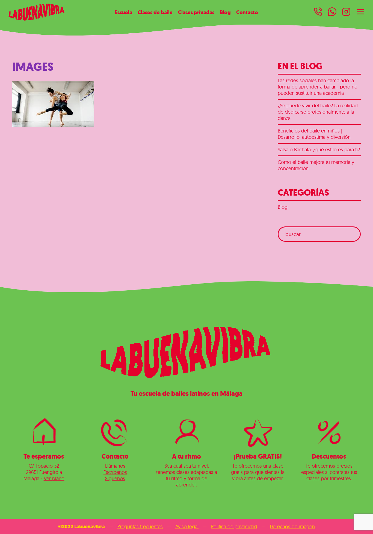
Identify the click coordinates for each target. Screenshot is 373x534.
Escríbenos (115, 472)
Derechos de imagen (292, 526)
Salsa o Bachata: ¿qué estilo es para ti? (319, 149)
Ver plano (54, 478)
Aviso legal (187, 526)
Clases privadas (196, 12)
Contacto (247, 12)
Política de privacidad (234, 526)
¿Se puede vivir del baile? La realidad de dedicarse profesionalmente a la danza (318, 111)
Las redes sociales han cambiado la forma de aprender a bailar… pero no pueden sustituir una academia (317, 86)
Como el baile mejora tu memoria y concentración (316, 165)
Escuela (123, 12)
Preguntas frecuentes (140, 526)
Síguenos (115, 478)
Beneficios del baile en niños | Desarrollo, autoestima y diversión (314, 134)
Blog (225, 12)
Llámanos (115, 466)
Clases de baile (155, 12)
